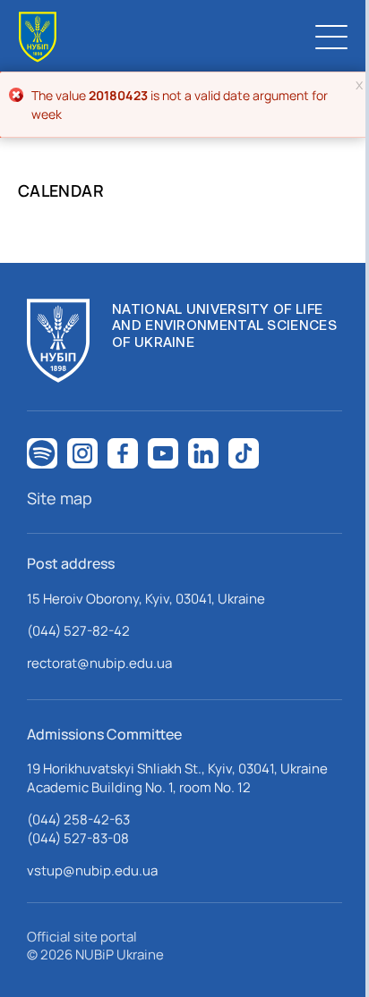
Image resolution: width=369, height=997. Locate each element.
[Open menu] (331, 36)
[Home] (37, 37)
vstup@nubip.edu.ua (92, 870)
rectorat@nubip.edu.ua (99, 663)
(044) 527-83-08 (78, 838)
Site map (59, 498)
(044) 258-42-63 (78, 819)
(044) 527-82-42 (78, 630)
